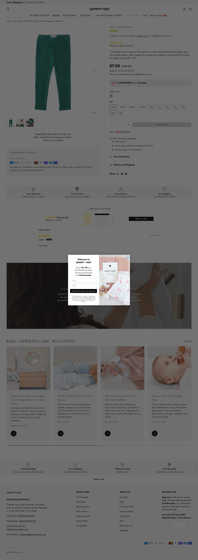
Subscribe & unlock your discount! (83, 291)
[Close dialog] (127, 257)
